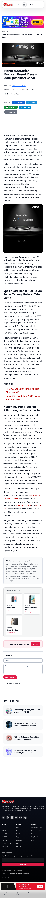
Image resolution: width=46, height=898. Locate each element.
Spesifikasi (34, 837)
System (31, 5)
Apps (17, 843)
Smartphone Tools (36, 828)
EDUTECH (5, 837)
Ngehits (18, 837)
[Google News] (3, 817)
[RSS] (25, 817)
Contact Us (12, 873)
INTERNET (5, 846)
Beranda (5, 31)
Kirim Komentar (10, 677)
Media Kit (19, 873)
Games (18, 846)
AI (2, 828)
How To (18, 834)
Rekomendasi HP (36, 831)
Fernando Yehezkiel (19, 86)
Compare (34, 834)
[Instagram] (12, 817)
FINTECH (4, 840)
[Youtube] (20, 817)
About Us (4, 873)
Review (18, 831)
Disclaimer (26, 873)
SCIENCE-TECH (6, 843)
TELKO (4, 831)
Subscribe (23, 864)
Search (33, 840)
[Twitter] (16, 817)
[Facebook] (7, 817)
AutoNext (19, 840)
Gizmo (18, 828)
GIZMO (12, 31)
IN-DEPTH (5, 834)
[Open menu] (24, 4)
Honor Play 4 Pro (23, 505)
